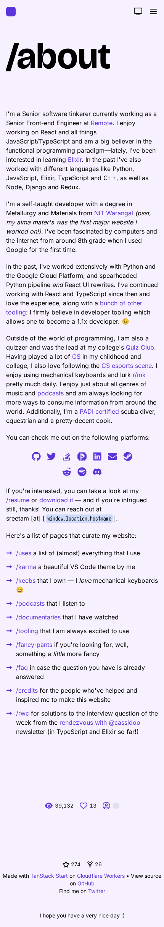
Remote (102, 123)
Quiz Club (140, 347)
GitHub (86, 883)
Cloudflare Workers (101, 875)
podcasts (50, 393)
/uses (23, 553)
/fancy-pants (34, 644)
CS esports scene (126, 365)
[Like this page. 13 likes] (83, 805)
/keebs (25, 580)
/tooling (27, 631)
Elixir (75, 159)
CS (76, 356)
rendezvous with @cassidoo (99, 722)
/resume (17, 500)
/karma (26, 567)
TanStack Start (49, 875)
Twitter (96, 891)
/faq (22, 667)
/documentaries (38, 617)
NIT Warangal (113, 213)
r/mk (139, 375)
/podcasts (30, 603)
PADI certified (99, 411)
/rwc (22, 713)
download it (56, 500)
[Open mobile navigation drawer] (153, 11)
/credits (27, 690)
